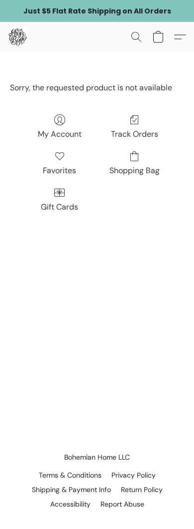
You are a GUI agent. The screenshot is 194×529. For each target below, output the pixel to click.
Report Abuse (122, 504)
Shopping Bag (134, 170)
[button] (18, 37)
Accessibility (70, 504)
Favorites (59, 170)
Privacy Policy (133, 475)
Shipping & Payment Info (71, 489)
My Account (60, 134)
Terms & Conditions (70, 475)
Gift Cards (59, 207)
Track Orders (134, 134)
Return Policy (142, 489)
